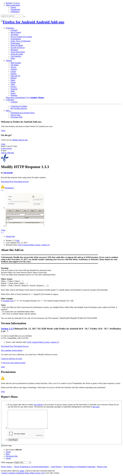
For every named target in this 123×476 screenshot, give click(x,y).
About (8, 452)
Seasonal (14, 89)
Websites (14, 95)
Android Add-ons (49, 22)
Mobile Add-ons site (20, 140)
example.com (8, 301)
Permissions (9, 188)
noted (22, 471)
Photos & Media (17, 45)
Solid (13, 91)
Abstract (14, 69)
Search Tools (15, 115)
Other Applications (13, 5)
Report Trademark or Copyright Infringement (31, 467)
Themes (9, 61)
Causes (13, 71)
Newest (13, 67)
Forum (8, 458)
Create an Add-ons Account (11, 359)
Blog (7, 454)
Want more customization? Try (25, 97)
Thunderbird (15, 9)
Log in (17, 3)
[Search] (25, 16)
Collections (10, 100)
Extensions (10, 28)
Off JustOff (8, 173)
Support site (10, 236)
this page (96, 407)
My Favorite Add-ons (19, 108)
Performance (15, 43)
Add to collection (7, 153)
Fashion (14, 74)
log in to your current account (14, 363)
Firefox (13, 7)
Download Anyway (21, 182)
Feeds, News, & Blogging (20, 41)
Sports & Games (17, 54)
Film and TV (15, 76)
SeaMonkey (15, 12)
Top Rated (14, 34)
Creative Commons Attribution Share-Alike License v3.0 (23, 473)
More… (9, 111)
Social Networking (18, 52)
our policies (38, 405)
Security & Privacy (18, 47)
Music (13, 80)
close (3, 367)
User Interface (16, 56)
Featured (14, 30)
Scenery (14, 87)
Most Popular (16, 32)
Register (9, 3)
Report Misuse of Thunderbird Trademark (80, 467)
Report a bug (102, 467)
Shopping (14, 50)
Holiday (14, 78)
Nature (13, 82)
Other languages (7, 462)
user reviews (6, 148)
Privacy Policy (6, 467)
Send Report (13, 440)
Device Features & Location (21, 37)
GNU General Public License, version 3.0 (34, 245)
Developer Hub (16, 117)
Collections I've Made (19, 106)
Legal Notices (56, 467)
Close (3, 130)
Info (17, 240)
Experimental (16, 39)
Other (13, 58)
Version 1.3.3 (7, 328)
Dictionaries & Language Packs (23, 113)
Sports (13, 93)
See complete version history (12, 350)
